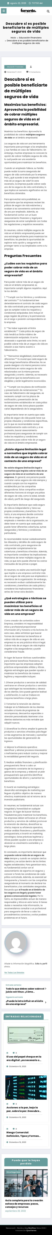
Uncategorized (13, 1172)
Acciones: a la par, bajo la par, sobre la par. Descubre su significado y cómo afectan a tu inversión (22, 1109)
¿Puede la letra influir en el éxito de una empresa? (24, 1003)
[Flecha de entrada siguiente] (45, 1002)
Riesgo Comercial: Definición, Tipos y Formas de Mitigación (22, 1134)
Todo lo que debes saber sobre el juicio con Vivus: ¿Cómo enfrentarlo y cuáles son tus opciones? (25, 990)
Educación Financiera (15, 67)
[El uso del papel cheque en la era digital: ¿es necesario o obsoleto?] (26, 1035)
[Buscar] (48, 11)
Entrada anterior (13, 985)
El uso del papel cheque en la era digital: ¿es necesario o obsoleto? (23, 1058)
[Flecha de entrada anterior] (45, 988)
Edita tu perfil (41, 963)
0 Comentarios (35, 72)
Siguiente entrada (14, 997)
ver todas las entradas (14, 973)
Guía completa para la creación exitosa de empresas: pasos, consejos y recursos (24, 1203)
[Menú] (3, 10)
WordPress (32, 1228)
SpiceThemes (31, 1230)
